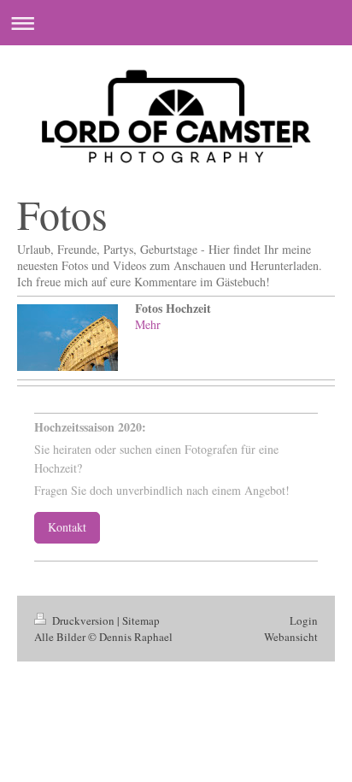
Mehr (148, 324)
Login (304, 620)
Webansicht (291, 636)
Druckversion (83, 620)
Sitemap (141, 620)
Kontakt (67, 527)
